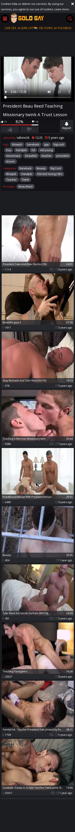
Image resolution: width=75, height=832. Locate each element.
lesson (10, 161)
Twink (25, 179)
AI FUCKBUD (62, 28)
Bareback (26, 168)
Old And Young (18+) (49, 174)
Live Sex (10, 28)
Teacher (11, 179)
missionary (13, 156)
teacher (46, 156)
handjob (21, 150)
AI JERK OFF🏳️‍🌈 (28, 28)
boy (8, 150)
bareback (33, 144)
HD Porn (45, 28)
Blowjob (11, 174)
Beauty (41, 168)
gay (46, 144)
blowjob (17, 144)
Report (66, 128)
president (62, 156)
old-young (46, 150)
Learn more (61, 9)
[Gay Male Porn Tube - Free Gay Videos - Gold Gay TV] (27, 18)
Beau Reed (25, 186)
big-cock (59, 144)
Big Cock (56, 168)
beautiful (31, 156)
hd (33, 150)
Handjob (26, 174)
